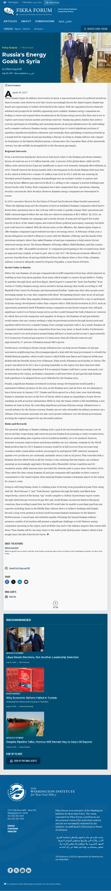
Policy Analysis (10, 47)
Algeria (17, 29)
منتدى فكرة (65, 21)
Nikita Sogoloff (13, 69)
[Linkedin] (20, 582)
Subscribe (12, 831)
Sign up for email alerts (25, 760)
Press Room (13, 828)
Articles (10, 21)
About (26, 21)
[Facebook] (7, 582)
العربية (31, 73)
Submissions (45, 21)
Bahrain (26, 29)
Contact (11, 825)
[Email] (26, 582)
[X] (13, 582)
